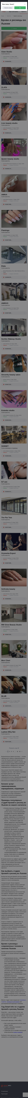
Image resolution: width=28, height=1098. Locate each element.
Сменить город (8, 7)
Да (20, 7)
